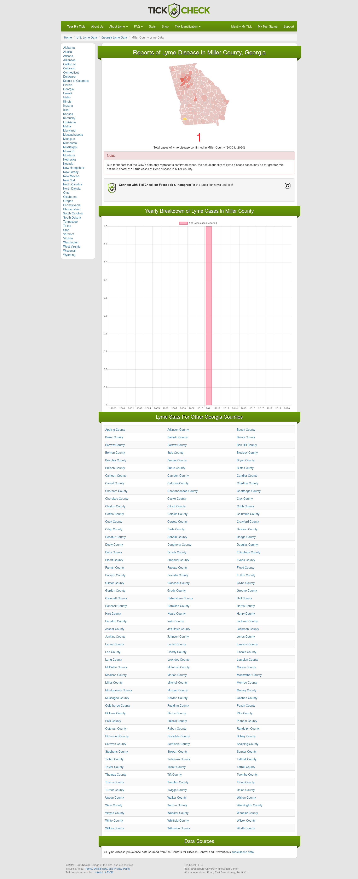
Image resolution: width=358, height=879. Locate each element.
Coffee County (114, 514)
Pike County (245, 713)
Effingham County (248, 552)
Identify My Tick (241, 26)
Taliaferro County (178, 759)
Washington (71, 242)
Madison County (116, 675)
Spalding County (247, 744)
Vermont (68, 234)
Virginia (68, 238)
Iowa (66, 110)
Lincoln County (246, 652)
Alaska (67, 52)
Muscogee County (117, 698)
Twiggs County (177, 790)
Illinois (67, 101)
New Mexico (71, 176)
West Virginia (71, 246)
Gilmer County (114, 583)
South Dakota (72, 217)
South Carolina (73, 213)
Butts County (245, 468)
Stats (152, 26)
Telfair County (176, 767)
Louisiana (69, 122)
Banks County (246, 437)
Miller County (113, 682)
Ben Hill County (247, 445)
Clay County (245, 498)
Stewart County (177, 751)
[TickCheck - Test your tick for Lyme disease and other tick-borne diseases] (179, 10)
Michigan (69, 139)
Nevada (68, 163)
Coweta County (177, 521)
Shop (165, 26)
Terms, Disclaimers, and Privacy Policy (107, 869)
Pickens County (115, 713)
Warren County (177, 805)
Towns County (114, 782)
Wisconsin (69, 250)
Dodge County (246, 537)
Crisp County (113, 529)
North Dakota (72, 188)
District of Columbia (76, 81)
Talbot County (114, 759)
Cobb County (245, 506)
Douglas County (247, 544)
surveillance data (243, 852)
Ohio (66, 192)
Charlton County (247, 483)
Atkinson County (178, 429)
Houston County (115, 621)
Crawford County (248, 521)
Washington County (249, 805)
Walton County (246, 797)
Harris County (246, 606)
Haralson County (178, 606)
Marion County (177, 675)
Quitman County (116, 728)
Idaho (67, 97)
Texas (67, 226)
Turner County (114, 790)
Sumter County (246, 751)
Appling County (115, 429)
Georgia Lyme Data (114, 37)
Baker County (114, 437)
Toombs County (247, 774)
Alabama (69, 47)
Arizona (68, 56)
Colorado (69, 68)
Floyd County (245, 567)
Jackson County (247, 621)
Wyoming (69, 255)
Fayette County (177, 567)
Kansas (68, 114)
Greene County (247, 590)
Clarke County (176, 498)
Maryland (69, 130)
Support (289, 26)
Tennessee (70, 221)
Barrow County (115, 445)
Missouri (68, 151)
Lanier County (176, 644)
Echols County (176, 552)
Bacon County (246, 429)
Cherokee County (116, 498)
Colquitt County (177, 514)
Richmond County (117, 736)
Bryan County (246, 460)
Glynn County (246, 583)
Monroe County (247, 682)
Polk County (113, 721)
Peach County (246, 705)
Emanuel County (178, 560)
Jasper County (114, 629)
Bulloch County (115, 468)
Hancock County (116, 606)
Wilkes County (114, 828)
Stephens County (116, 751)
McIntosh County (178, 667)
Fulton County (246, 575)
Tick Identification (186, 26)
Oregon (68, 201)
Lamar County (114, 644)
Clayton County (115, 506)
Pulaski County (177, 721)
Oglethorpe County (117, 705)
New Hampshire (73, 168)
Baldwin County (177, 437)
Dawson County (247, 529)
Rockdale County (178, 736)
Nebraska (69, 159)
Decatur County (115, 537)
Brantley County (115, 460)
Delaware (69, 76)
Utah (66, 230)
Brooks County (177, 460)
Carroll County (114, 483)
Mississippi (70, 147)
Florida (67, 85)
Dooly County (114, 544)
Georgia (68, 89)
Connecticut (71, 72)
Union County (246, 790)
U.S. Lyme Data (86, 37)
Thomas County (115, 774)
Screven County (115, 744)
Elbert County (114, 560)
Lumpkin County (247, 659)
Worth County (246, 828)
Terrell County (246, 767)
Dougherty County (179, 544)
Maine (67, 126)
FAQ (137, 26)
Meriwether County (249, 675)
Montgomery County (118, 690)
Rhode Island (72, 209)
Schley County (246, 736)
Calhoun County (115, 475)
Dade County (176, 529)
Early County (113, 552)
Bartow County (177, 445)
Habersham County (180, 598)
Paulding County (178, 705)
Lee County (112, 652)
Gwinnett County (116, 598)
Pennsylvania (72, 205)
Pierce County (176, 713)
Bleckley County (247, 452)
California (69, 64)
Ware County (113, 805)
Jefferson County (248, 629)
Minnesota (70, 143)
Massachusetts (73, 134)
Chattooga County (249, 491)
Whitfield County (178, 820)
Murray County (246, 690)
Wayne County (114, 813)
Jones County (246, 636)
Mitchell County (177, 682)
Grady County (176, 590)
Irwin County (175, 621)
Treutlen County (177, 782)
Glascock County (178, 583)
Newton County (177, 698)
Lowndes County (178, 659)
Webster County (178, 813)
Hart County (113, 613)
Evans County (246, 560)
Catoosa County (178, 483)
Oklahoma (70, 197)
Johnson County (178, 636)
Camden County (178, 475)
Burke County (176, 468)
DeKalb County (177, 537)
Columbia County (248, 514)
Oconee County (247, 698)
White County (114, 820)
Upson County (114, 797)
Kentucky (69, 118)
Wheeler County (247, 813)
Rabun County (176, 728)
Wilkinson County (178, 828)
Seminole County (178, 744)
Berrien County (115, 452)
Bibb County (175, 452)
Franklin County (177, 575)
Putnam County (247, 721)
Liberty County (176, 652)
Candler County (247, 475)
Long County (113, 659)
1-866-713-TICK (103, 872)
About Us (97, 26)
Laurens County (247, 644)
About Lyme (117, 26)
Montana (69, 155)
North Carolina (72, 184)
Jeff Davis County (178, 629)
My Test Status (267, 26)
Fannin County (115, 567)
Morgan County (177, 690)
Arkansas (69, 60)
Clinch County (176, 506)
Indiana (68, 105)
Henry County (246, 613)
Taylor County (114, 767)
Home (68, 37)
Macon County (246, 667)
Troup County (246, 782)
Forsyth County (115, 575)
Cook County (113, 521)
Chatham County (116, 491)
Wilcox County (246, 820)
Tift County (174, 774)
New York (69, 180)
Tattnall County (246, 759)
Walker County (176, 797)
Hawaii (67, 93)
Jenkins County (115, 636)
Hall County (244, 598)
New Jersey (71, 172)
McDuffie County (116, 667)
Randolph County (248, 728)
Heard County (176, 613)
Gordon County (115, 590)
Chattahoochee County (182, 491)
